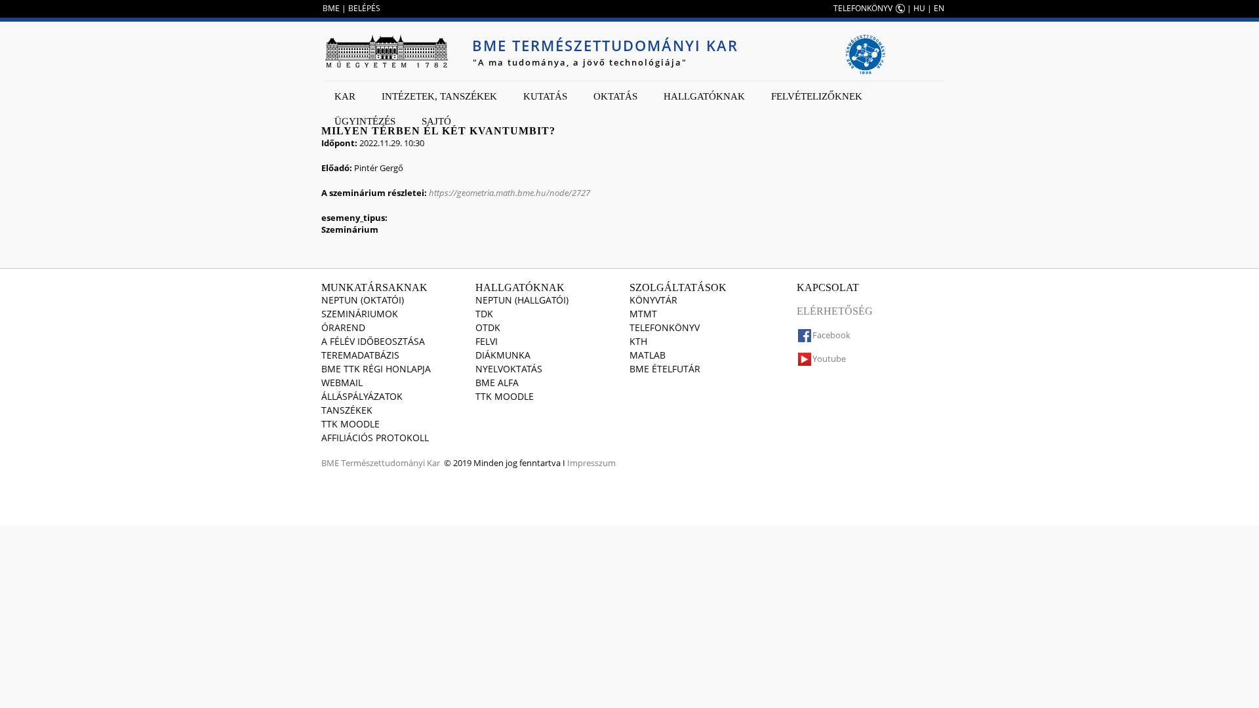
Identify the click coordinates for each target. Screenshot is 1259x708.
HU (919, 8)
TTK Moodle (350, 424)
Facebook (831, 335)
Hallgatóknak (704, 96)
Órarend (343, 327)
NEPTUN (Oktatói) (362, 300)
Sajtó (436, 121)
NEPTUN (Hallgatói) (522, 300)
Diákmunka (502, 355)
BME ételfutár (665, 369)
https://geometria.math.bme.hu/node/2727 (509, 193)
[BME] (386, 51)
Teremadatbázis (360, 355)
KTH (638, 341)
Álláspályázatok (362, 396)
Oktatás (615, 96)
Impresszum (591, 463)
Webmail (342, 382)
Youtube (829, 358)
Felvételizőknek (816, 96)
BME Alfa (497, 382)
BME (331, 8)
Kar (344, 96)
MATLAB (648, 355)
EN (939, 8)
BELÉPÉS (364, 8)
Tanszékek (346, 410)
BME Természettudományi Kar (605, 45)
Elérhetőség (835, 311)
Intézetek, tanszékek (439, 96)
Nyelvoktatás (508, 369)
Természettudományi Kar (390, 463)
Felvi (486, 341)
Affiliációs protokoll (375, 437)
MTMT (643, 313)
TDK (484, 313)
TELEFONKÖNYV (862, 8)
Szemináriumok (359, 313)
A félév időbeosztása (373, 341)
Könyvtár (653, 300)
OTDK (487, 327)
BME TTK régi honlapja (376, 369)
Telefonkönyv (665, 327)
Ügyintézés (364, 121)
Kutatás (545, 96)
